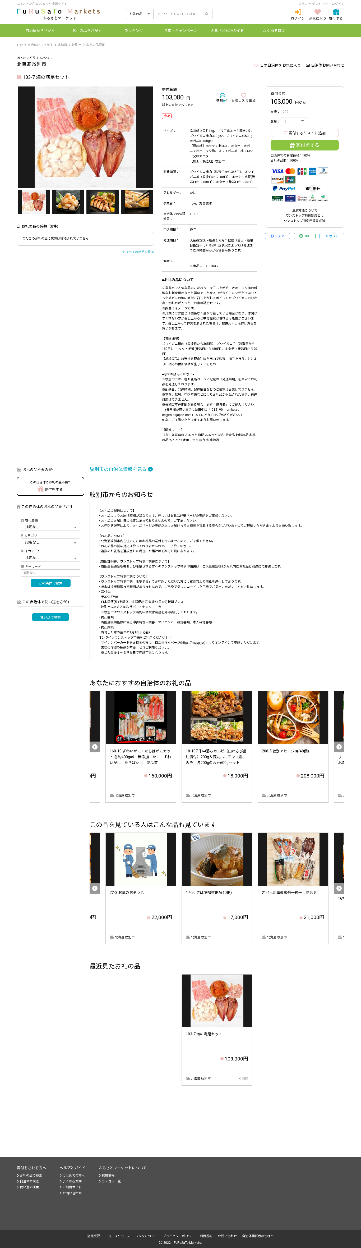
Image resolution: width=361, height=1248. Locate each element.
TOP (20, 45)
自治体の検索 (29, 1181)
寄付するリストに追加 (307, 133)
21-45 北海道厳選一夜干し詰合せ (289, 892)
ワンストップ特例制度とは (305, 215)
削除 (245, 1079)
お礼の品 (87, 31)
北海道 (62, 45)
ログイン (338, 4)
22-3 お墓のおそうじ (127, 892)
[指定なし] (50, 558)
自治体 (40, 31)
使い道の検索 (29, 1187)
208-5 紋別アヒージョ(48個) (285, 751)
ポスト (334, 236)
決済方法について (304, 210)
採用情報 (108, 1175)
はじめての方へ (74, 1175)
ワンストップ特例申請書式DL (305, 221)
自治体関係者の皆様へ (258, 1236)
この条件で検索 (51, 583)
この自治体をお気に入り (280, 65)
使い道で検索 (50, 617)
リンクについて (146, 1236)
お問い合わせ (72, 1193)
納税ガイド (227, 31)
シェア (279, 236)
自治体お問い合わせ (327, 65)
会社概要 (93, 1236)
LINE (307, 236)
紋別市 (76, 45)
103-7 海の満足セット (204, 1034)
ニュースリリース (117, 1236)
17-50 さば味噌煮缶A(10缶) (209, 892)
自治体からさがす (40, 45)
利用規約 (206, 1236)
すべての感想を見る (140, 252)
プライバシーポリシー (179, 1236)
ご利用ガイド (72, 1187)
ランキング (133, 31)
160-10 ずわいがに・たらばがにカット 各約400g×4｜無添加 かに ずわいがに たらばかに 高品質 (140, 757)
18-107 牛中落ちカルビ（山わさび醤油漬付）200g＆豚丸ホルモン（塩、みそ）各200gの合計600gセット (216, 757)
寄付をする (308, 145)
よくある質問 (274, 31)
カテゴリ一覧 (111, 1181)
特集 (180, 31)
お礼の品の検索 (31, 1175)
